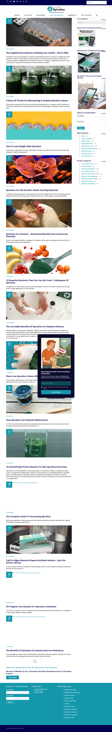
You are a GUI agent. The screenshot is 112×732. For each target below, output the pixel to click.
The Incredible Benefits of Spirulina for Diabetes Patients (35, 326)
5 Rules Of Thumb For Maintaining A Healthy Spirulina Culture (37, 100)
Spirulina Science (86, 153)
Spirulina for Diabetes (71, 712)
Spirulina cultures (69, 695)
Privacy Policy (38, 691)
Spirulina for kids (69, 706)
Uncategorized (86, 156)
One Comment (10, 49)
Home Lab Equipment (88, 169)
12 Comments (10, 322)
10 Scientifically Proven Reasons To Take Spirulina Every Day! (36, 466)
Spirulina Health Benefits (89, 148)
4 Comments (9, 602)
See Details (13, 677)
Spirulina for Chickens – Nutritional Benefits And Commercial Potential (37, 235)
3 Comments (9, 276)
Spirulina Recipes (86, 151)
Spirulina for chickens (70, 715)
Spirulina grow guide (70, 690)
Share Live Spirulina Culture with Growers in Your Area (33, 376)
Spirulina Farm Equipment (89, 176)
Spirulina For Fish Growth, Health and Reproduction (32, 190)
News (83, 136)
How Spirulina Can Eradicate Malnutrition (27, 420)
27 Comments (10, 512)
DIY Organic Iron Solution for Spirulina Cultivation (31, 606)
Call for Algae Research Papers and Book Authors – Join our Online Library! (36, 561)
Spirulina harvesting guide (72, 692)
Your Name (80, 116)
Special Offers (85, 141)
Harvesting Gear (86, 166)
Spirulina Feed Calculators (89, 179)
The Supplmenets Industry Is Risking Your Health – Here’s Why (37, 52)
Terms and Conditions (41, 689)
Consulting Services (87, 164)
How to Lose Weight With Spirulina (23, 146)
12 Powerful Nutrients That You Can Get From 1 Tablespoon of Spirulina (37, 281)
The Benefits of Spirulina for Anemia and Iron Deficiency (34, 650)
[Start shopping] (97, 15)
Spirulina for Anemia (70, 709)
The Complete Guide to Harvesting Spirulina (28, 516)
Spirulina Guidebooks (88, 184)
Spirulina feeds (68, 698)
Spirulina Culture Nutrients (90, 174)
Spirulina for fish (69, 717)
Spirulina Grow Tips (87, 146)
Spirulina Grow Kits (87, 181)
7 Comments (9, 372)
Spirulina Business (87, 143)
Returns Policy (38, 692)
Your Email (80, 121)
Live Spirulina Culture (88, 171)
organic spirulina (86, 138)
